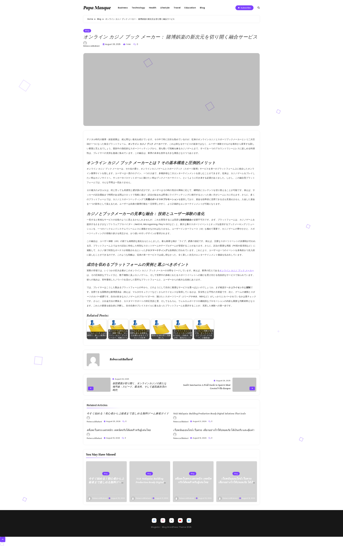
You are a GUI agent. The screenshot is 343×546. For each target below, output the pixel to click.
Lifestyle (165, 7)
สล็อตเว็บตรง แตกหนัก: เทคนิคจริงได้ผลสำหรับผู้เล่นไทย (119, 430)
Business (123, 7)
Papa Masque (97, 8)
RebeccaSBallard (91, 46)
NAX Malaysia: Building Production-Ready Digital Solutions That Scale (209, 413)
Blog (202, 7)
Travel (177, 7)
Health (152, 7)
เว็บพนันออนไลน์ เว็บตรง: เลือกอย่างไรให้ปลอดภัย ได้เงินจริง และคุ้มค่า (213, 430)
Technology (138, 7)
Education (190, 7)
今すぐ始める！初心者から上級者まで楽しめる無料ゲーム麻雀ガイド (128, 413)
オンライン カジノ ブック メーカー (236, 270)
